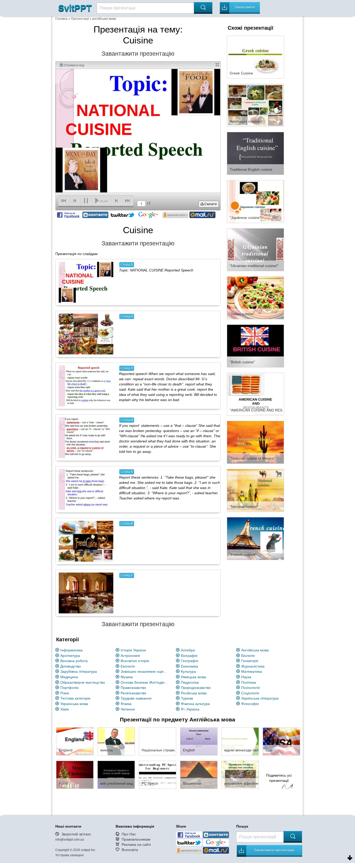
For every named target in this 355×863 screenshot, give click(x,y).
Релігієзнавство (133, 693)
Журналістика (253, 666)
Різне (64, 693)
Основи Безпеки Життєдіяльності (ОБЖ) (145, 682)
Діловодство (70, 666)
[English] (198, 741)
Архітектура (70, 655)
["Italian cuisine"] (255, 297)
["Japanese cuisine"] (255, 201)
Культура (188, 671)
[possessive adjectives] (240, 774)
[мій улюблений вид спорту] (116, 774)
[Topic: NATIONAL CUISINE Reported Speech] (86, 282)
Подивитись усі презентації (279, 778)
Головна (61, 19)
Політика (248, 682)
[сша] (281, 741)
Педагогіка (190, 682)
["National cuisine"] (255, 490)
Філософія (250, 704)
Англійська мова (255, 650)
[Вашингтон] (198, 774)
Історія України (133, 650)
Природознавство (196, 688)
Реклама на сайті (136, 844)
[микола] (116, 741)
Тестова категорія (75, 698)
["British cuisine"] (255, 346)
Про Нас (129, 834)
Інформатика (71, 650)
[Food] (74, 774)
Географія (189, 661)
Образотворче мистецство (82, 682)
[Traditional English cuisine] (255, 153)
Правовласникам (136, 839)
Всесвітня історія (135, 661)
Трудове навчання (136, 698)
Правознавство (133, 688)
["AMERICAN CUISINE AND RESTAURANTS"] (255, 394)
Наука (246, 677)
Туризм (187, 698)
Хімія (64, 709)
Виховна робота (74, 661)
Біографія (189, 655)
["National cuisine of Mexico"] (255, 442)
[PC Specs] (157, 774)
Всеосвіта (130, 850)
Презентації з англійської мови (93, 19)
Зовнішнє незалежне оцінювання (145, 671)
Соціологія (250, 693)
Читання (128, 709)
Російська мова (194, 693)
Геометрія (249, 661)
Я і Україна (190, 709)
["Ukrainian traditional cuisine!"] (255, 249)
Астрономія (130, 655)
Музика (127, 677)
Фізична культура (195, 704)
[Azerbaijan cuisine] (255, 105)
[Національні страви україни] (157, 741)
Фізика (126, 704)
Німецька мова (193, 677)
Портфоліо (69, 688)
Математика (251, 671)
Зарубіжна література (78, 671)
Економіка (189, 666)
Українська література (260, 698)
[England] (74, 741)
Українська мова (74, 704)
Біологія (248, 655)
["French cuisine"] (255, 538)
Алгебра (188, 650)
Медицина (69, 677)
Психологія (250, 688)
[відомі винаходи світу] (240, 741)
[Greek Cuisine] (255, 57)
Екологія (128, 666)
